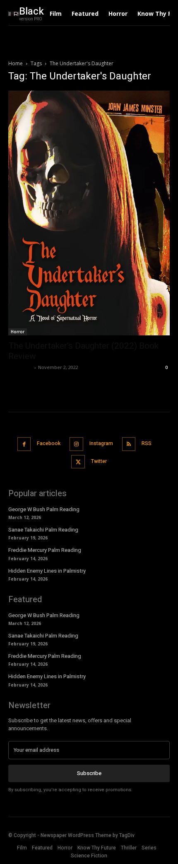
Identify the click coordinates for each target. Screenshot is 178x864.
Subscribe (89, 773)
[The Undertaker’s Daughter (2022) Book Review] (89, 213)
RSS (147, 443)
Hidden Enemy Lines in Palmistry (47, 571)
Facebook (48, 443)
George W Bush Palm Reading (43, 509)
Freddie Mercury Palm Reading (44, 550)
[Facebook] (24, 444)
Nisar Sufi (20, 367)
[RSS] (129, 444)
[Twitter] (78, 462)
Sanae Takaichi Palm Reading (43, 530)
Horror (17, 332)
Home (15, 63)
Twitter (99, 461)
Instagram (101, 443)
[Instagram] (76, 444)
